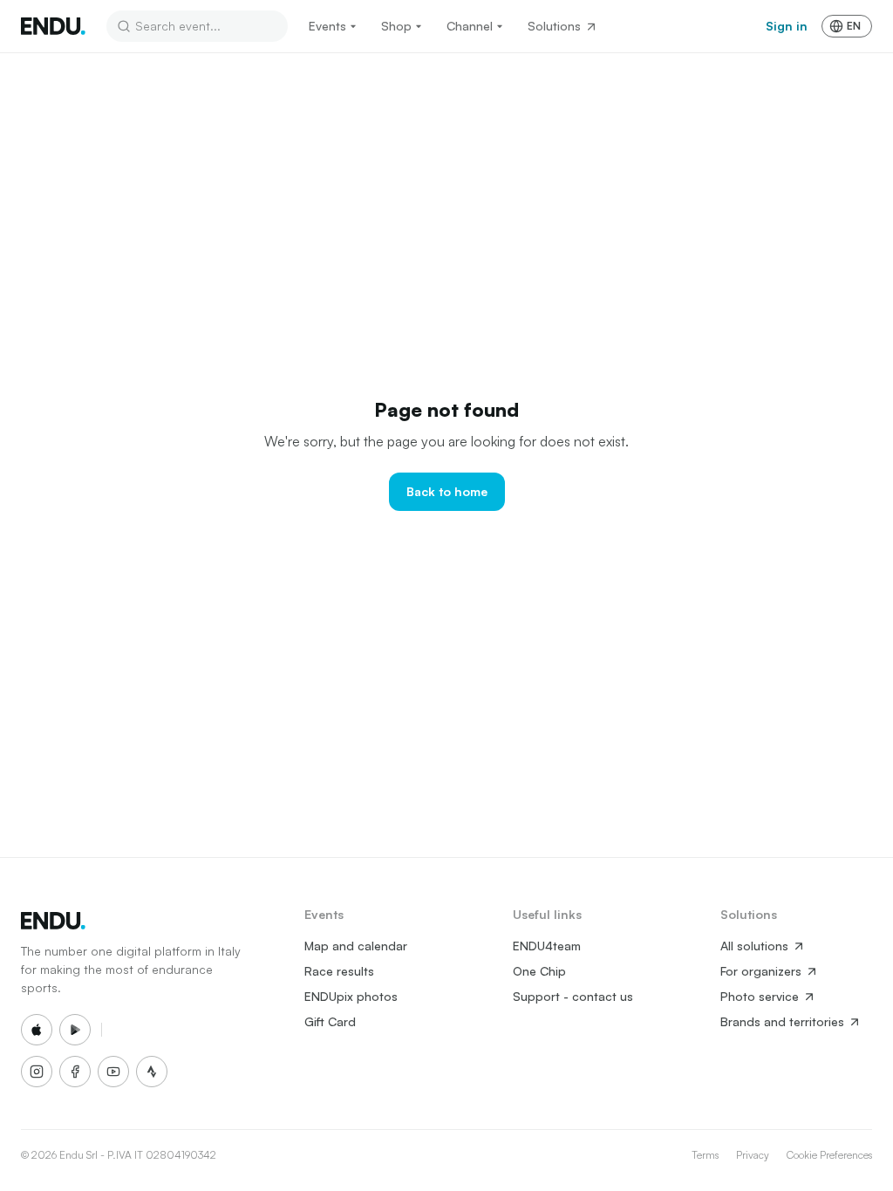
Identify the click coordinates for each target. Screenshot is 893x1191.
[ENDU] (53, 26)
